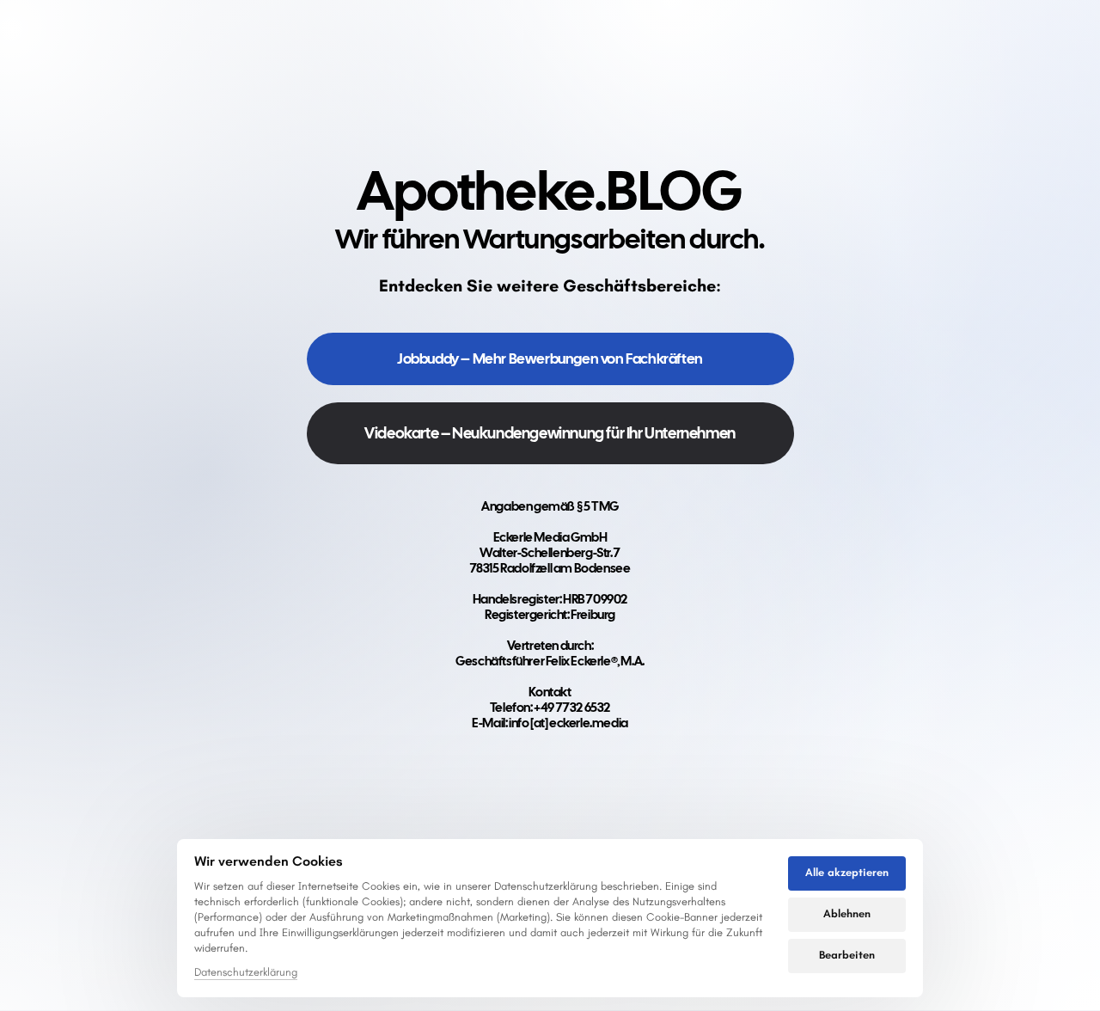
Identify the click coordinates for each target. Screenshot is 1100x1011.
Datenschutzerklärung (245, 973)
